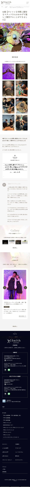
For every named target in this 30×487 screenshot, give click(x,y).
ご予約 (3, 469)
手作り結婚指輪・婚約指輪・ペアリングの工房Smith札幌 (15, 479)
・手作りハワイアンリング (8, 429)
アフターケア (18, 448)
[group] (15, 293)
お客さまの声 (5, 452)
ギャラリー (4, 444)
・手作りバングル (6, 434)
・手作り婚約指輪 (6, 420)
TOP (3, 406)
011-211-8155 (9, 360)
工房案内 (17, 444)
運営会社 (17, 455)
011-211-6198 (9, 384)
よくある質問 (5, 448)
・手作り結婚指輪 (6, 417)
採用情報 (4, 471)
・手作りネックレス (6, 432)
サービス (4, 412)
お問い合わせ (5, 455)
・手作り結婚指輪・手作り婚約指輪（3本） (11, 415)
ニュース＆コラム (19, 452)
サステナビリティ (19, 459)
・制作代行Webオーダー (7, 425)
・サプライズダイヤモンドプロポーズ (10, 437)
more (14, 247)
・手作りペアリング (6, 422)
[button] (4, 287)
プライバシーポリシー (7, 459)
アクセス (4, 466)
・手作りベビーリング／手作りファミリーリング (13, 427)
